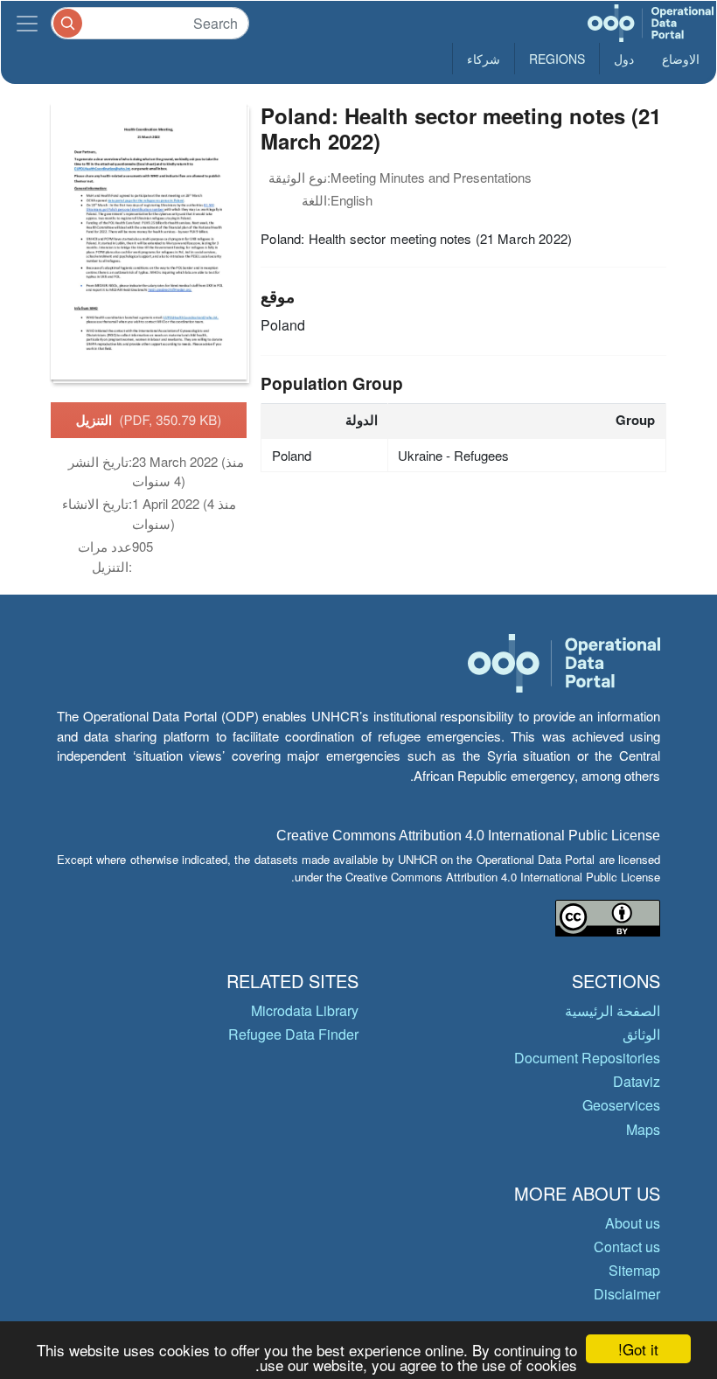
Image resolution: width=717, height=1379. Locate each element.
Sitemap (634, 1270)
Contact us (627, 1246)
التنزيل (149, 419)
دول (624, 58)
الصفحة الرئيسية (612, 1010)
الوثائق (641, 1034)
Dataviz (636, 1081)
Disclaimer (627, 1294)
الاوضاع (681, 58)
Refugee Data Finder (293, 1034)
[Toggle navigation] (27, 23)
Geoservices (621, 1105)
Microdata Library (304, 1010)
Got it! (638, 1349)
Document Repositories (587, 1058)
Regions (557, 58)
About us (632, 1223)
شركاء (483, 58)
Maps (643, 1129)
